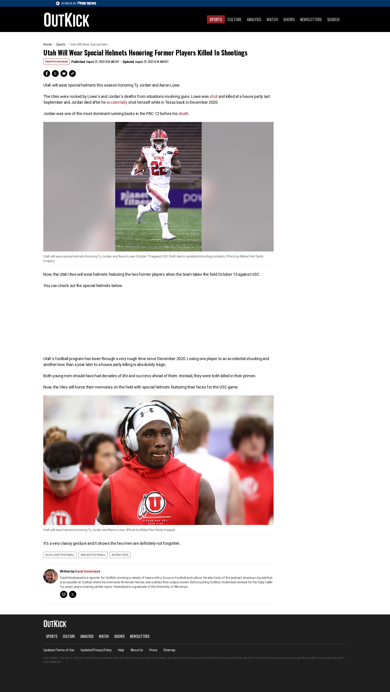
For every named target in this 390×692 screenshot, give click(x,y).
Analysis (254, 19)
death (183, 113)
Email (63, 73)
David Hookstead (56, 61)
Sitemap (169, 650)
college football (61, 554)
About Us (136, 650)
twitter (72, 594)
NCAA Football (94, 554)
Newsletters (311, 19)
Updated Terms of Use (58, 650)
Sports (216, 19)
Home (47, 44)
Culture (234, 19)
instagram (63, 594)
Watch (272, 19)
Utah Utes (120, 554)
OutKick (66, 19)
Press (153, 650)
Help (121, 650)
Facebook (46, 73)
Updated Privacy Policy (96, 650)
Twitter (55, 73)
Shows (289, 19)
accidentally (117, 102)
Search (333, 19)
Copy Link (72, 73)
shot (214, 96)
